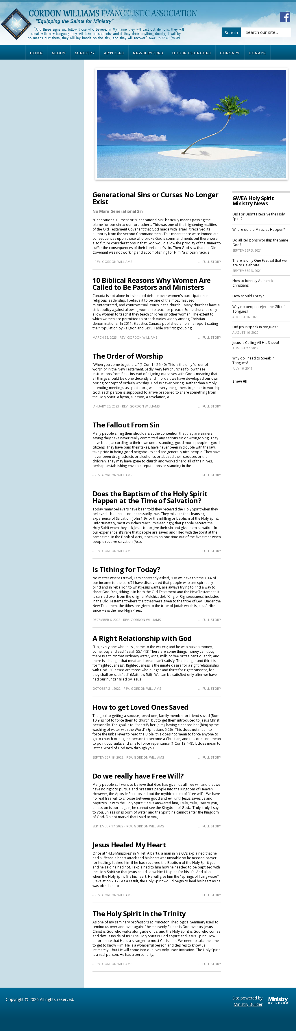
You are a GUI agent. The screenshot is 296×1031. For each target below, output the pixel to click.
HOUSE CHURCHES (191, 53)
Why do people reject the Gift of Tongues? (258, 309)
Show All (239, 381)
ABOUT (59, 53)
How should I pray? (248, 296)
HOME (36, 53)
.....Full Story (209, 261)
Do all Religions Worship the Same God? (260, 242)
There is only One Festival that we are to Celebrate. (259, 263)
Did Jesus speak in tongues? (255, 326)
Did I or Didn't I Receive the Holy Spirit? (258, 216)
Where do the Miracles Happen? (258, 229)
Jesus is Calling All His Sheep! (255, 342)
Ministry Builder (248, 1004)
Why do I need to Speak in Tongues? (253, 360)
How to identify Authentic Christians (252, 283)
